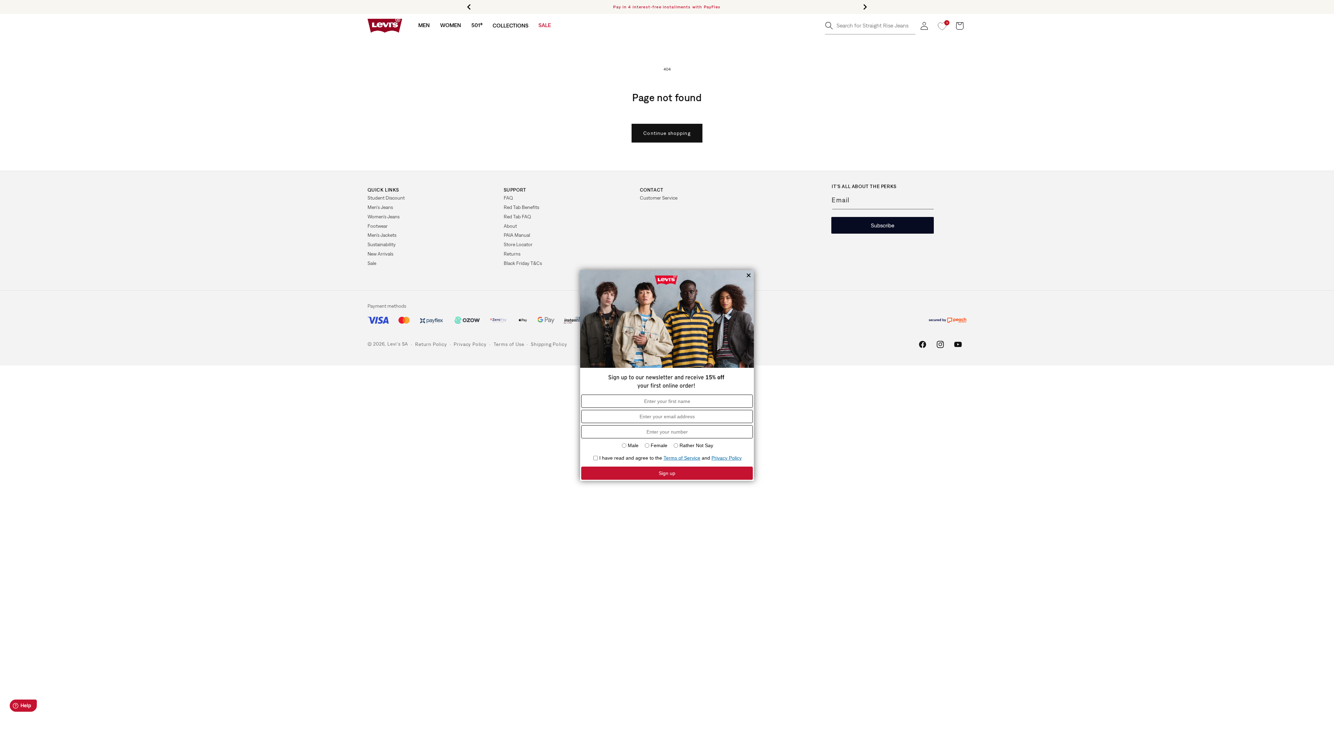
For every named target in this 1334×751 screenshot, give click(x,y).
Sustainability (382, 244)
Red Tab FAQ (517, 216)
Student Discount (386, 198)
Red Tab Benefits (521, 207)
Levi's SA (397, 344)
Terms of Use (509, 344)
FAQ (508, 198)
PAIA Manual (517, 235)
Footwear (378, 226)
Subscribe (882, 225)
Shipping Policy (549, 344)
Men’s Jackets (382, 235)
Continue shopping (667, 133)
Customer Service (658, 198)
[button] (424, 25)
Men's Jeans (380, 207)
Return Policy (431, 344)
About (510, 226)
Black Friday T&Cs (523, 263)
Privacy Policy (470, 344)
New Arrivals (380, 254)
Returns (512, 254)
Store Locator (518, 244)
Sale (372, 263)
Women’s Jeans (384, 216)
